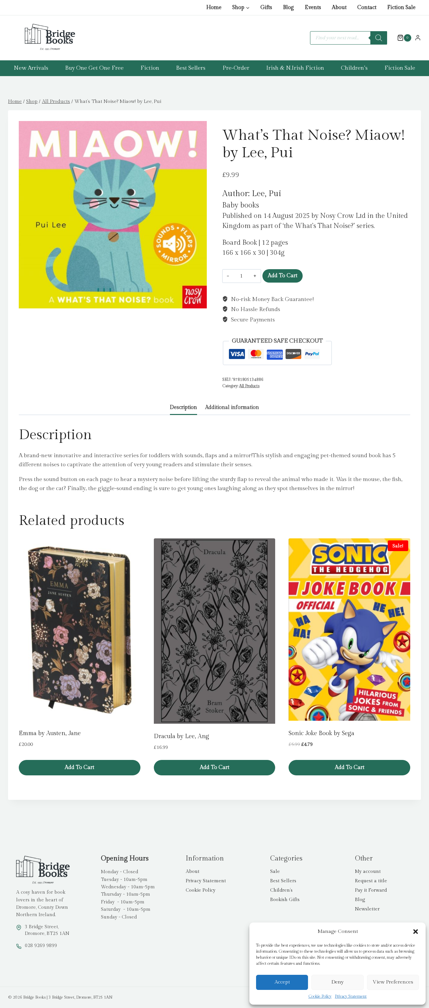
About (339, 7)
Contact (366, 7)
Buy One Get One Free (94, 68)
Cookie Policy (319, 996)
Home (214, 7)
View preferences (393, 982)
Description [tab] (183, 407)
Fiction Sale (401, 7)
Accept (282, 982)
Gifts (266, 7)
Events (313, 7)
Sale (275, 871)
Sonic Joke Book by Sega (321, 733)
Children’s (354, 68)
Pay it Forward (371, 890)
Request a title (371, 881)
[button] (415, 931)
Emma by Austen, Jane (50, 733)
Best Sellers (190, 68)
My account (368, 871)
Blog (288, 7)
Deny (337, 982)
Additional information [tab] (232, 407)
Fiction (149, 68)
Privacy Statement (351, 996)
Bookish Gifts (285, 899)
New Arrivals (31, 68)
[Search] (378, 38)
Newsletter (367, 909)
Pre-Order (236, 68)
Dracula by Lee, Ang (181, 736)
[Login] (418, 37)
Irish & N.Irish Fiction (295, 68)
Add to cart (282, 276)
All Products (249, 385)
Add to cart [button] (79, 767)
